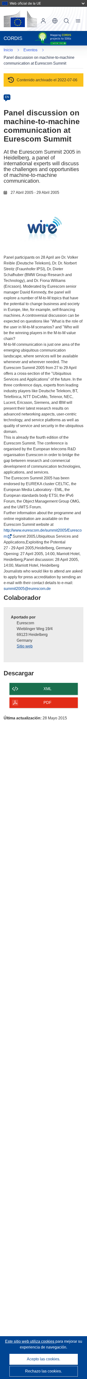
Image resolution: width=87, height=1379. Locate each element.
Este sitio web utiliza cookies (30, 1341)
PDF (47, 703)
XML (47, 689)
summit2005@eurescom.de (27, 589)
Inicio (8, 50)
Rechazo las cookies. (43, 1371)
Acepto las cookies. (43, 1359)
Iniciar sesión (43, 20)
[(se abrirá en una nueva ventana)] (20, 19)
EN (7, 97)
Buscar (66, 20)
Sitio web (25, 646)
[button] (55, 20)
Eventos (30, 50)
